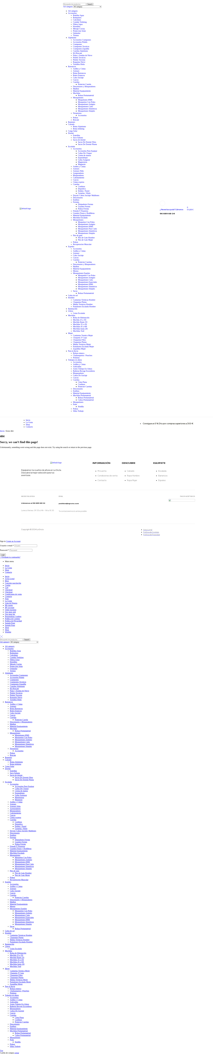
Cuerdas (76, 82)
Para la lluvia (73, 351)
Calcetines (77, 20)
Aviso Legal (9, 579)
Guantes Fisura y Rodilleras (84, 213)
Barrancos (72, 66)
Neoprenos (77, 113)
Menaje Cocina (79, 29)
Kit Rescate (77, 53)
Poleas (75, 118)
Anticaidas (77, 366)
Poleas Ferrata (83, 209)
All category (73, 11)
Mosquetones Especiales (87, 282)
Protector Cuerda (84, 84)
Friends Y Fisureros (80, 211)
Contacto (8, 572)
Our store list (10, 614)
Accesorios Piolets (80, 42)
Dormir (71, 133)
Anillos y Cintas (79, 69)
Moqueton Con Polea (86, 222)
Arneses (76, 71)
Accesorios (72, 13)
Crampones (77, 44)
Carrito (7, 585)
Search (89, 4)
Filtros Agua (78, 24)
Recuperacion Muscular (82, 244)
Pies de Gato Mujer (85, 240)
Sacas (75, 291)
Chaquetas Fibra (79, 340)
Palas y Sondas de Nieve (82, 55)
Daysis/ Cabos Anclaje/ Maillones (86, 195)
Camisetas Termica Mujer (83, 335)
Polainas (76, 358)
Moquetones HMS (85, 100)
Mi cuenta (9, 605)
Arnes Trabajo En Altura (82, 369)
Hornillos (76, 26)
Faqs (7, 599)
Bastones (71, 122)
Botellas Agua (78, 15)
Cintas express (78, 182)
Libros (70, 311)
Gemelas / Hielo (84, 193)
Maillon (76, 89)
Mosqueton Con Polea (86, 102)
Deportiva (82, 189)
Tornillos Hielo (79, 64)
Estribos (76, 200)
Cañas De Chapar (85, 153)
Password (4, 550)
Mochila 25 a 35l (79, 320)
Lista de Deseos (11, 603)
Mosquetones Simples (86, 111)
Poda (75, 404)
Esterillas (76, 135)
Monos (75, 271)
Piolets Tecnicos (79, 58)
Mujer (70, 333)
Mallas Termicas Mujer (82, 344)
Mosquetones (78, 98)
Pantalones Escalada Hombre (84, 306)
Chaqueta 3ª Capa (80, 338)
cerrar (17, 1053)
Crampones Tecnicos (81, 46)
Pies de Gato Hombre (86, 238)
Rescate (76, 120)
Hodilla (81, 406)
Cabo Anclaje (78, 78)
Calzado (71, 124)
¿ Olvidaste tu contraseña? (10, 557)
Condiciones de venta (13, 594)
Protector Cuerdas (85, 262)
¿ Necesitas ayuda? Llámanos (171, 209)
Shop (7, 570)
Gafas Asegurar (84, 160)
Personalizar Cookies (13, 616)
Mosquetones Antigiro (86, 104)
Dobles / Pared (83, 191)
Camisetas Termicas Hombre (84, 300)
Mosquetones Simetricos (87, 109)
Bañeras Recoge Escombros (84, 371)
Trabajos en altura (75, 360)
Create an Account (13, 541)
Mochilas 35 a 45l (80, 324)
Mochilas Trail (78, 331)
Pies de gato (77, 235)
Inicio (2, 431)
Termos (76, 35)
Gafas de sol (73, 295)
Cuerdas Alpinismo (80, 51)
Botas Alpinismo (79, 126)
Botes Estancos (79, 75)
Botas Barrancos (79, 73)
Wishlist (8, 632)
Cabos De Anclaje (80, 375)
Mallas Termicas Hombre (83, 304)
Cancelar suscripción (13, 583)
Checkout (8, 590)
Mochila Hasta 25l (80, 322)
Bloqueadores (78, 175)
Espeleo (71, 246)
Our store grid (10, 612)
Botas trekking (78, 129)
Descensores (78, 198)
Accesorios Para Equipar (87, 151)
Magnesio (82, 164)
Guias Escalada (79, 313)
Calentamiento (78, 178)
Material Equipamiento (82, 91)
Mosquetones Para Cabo (87, 229)
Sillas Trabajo (78, 411)
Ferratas (76, 202)
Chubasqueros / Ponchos (82, 355)
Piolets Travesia (79, 60)
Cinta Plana (82, 382)
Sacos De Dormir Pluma (87, 144)
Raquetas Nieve (79, 62)
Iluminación (72, 309)
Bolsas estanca (78, 353)
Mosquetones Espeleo (81, 273)
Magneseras (82, 162)
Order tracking (10, 610)
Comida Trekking (80, 22)
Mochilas (76, 93)
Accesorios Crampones (82, 40)
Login (3, 555)
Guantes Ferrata (84, 206)
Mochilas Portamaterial (82, 395)
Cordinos (81, 186)
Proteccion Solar (79, 31)
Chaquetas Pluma (80, 302)
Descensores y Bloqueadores (84, 86)
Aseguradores (78, 173)
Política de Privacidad (13, 621)
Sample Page (10, 623)
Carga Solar (72, 131)
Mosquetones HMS (85, 226)
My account (9, 608)
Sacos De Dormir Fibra (87, 142)
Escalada (71, 146)
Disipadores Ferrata (85, 204)
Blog (7, 581)
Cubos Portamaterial (86, 400)
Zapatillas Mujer (79, 349)
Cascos (76, 80)
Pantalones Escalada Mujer (83, 346)
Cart (6, 588)
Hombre (71, 298)
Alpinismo (72, 38)
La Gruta (8, 568)
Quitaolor (76, 33)
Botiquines (77, 18)
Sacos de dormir (79, 140)
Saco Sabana (78, 138)
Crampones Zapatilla (81, 49)
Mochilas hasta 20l (80, 329)
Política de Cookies (12, 619)
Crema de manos (84, 155)
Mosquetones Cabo (85, 106)
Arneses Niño (78, 171)
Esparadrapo (83, 158)
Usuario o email (7, 546)
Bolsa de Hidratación (81, 318)
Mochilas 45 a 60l (80, 326)
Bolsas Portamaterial (86, 95)
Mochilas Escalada (80, 218)
